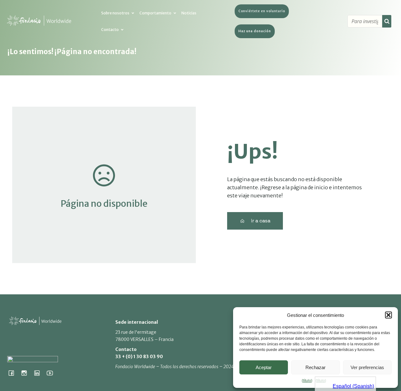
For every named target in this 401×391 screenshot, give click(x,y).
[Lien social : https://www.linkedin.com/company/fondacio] (39, 373)
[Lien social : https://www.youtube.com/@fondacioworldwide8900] (52, 373)
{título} (307, 380)
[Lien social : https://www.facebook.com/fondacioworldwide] (13, 373)
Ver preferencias (367, 367)
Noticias (188, 13)
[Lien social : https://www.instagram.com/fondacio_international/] (26, 373)
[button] (388, 315)
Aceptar (264, 367)
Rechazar (315, 367)
